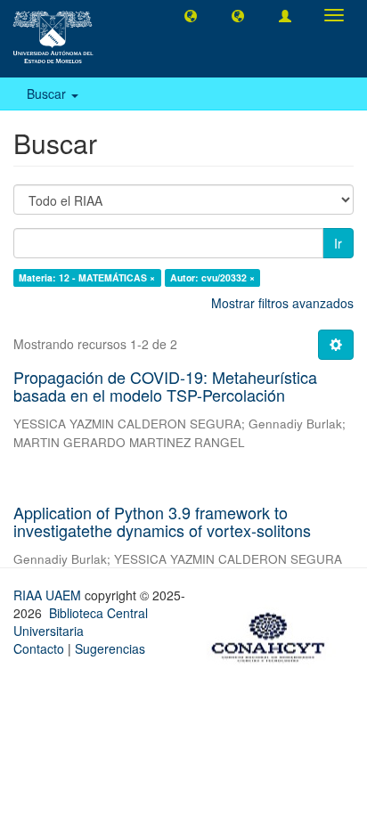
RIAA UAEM (49, 595)
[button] (191, 15)
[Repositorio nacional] (273, 634)
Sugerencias (110, 648)
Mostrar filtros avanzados (282, 303)
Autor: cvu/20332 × (212, 277)
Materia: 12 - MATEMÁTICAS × (87, 277)
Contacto (38, 648)
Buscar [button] (48, 93)
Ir (338, 243)
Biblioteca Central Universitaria (80, 622)
